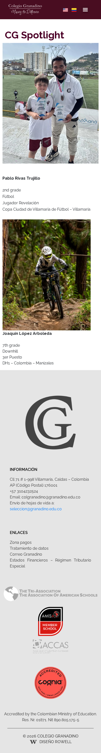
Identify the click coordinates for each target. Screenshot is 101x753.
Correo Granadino (26, 554)
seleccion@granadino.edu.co (36, 509)
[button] (85, 10)
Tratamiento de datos (29, 548)
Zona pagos (21, 542)
